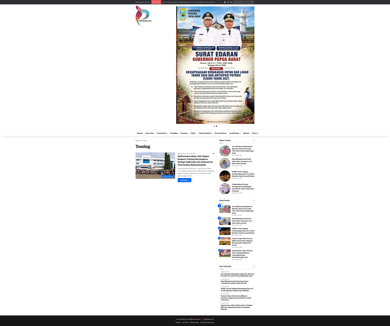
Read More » (184, 180)
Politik (193, 133)
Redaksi (178, 322)
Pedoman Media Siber (207, 322)
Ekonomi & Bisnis (220, 133)
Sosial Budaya (234, 133)
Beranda (140, 133)
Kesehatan (184, 133)
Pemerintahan (161, 133)
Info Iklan (185, 322)
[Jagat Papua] (143, 15)
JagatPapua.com (209, 319)
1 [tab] (214, 126)
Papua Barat (150, 133)
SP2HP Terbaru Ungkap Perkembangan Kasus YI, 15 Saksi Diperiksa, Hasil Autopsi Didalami (243, 174)
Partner (254, 133)
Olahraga (246, 133)
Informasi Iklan (194, 322)
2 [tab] (216, 126)
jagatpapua (182, 153)
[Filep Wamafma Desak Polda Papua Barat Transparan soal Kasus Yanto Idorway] (225, 163)
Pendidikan (174, 133)
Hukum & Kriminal (205, 133)
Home (139, 140)
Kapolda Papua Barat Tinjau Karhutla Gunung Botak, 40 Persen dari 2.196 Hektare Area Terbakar (192, 2)
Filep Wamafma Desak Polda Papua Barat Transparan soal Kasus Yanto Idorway (242, 161)
